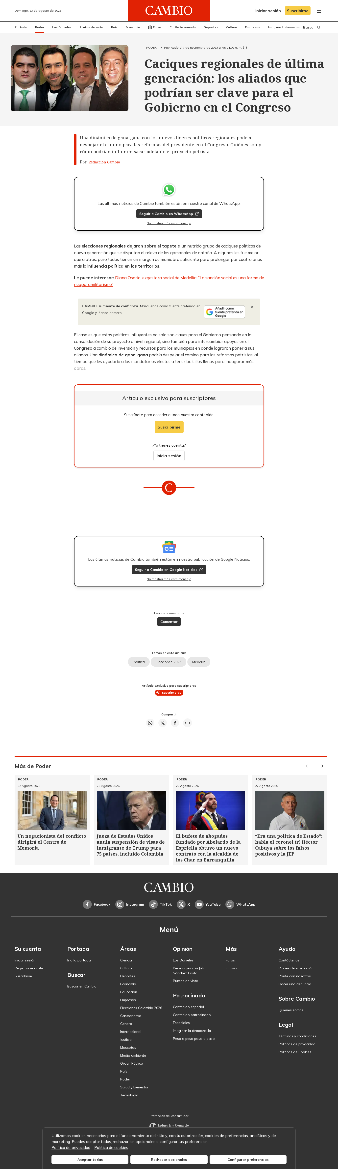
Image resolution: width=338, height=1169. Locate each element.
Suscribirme (169, 427)
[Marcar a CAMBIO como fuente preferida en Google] (224, 312)
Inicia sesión (169, 455)
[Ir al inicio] (169, 10)
